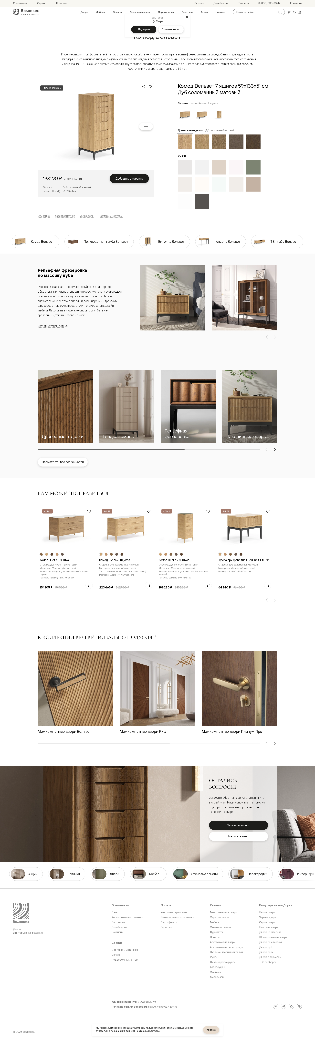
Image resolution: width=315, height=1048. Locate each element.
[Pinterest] (299, 1006)
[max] (291, 1006)
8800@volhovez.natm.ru (162, 1006)
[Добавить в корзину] (89, 585)
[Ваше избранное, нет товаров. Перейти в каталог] (295, 12)
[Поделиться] (144, 87)
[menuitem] (84, 12)
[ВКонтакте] (275, 1006)
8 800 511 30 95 (147, 1001)
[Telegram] (283, 1006)
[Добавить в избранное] (150, 87)
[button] (65, 406)
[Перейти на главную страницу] (26, 12)
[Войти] (300, 12)
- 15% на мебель (51, 88)
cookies (117, 1027)
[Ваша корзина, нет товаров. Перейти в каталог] (289, 12)
